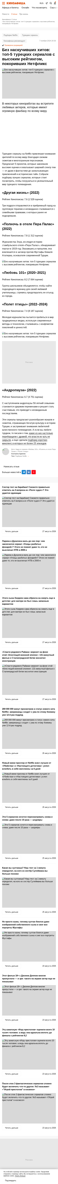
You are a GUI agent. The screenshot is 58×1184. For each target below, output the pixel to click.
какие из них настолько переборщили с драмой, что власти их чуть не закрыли (27, 436)
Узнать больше (20, 1176)
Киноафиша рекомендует (14, 41)
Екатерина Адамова (18, 454)
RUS (42, 3)
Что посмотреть (39, 7)
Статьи (14, 14)
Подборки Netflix (11, 35)
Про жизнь (23, 14)
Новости (5, 14)
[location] (46, 3)
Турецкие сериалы (30, 35)
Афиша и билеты (10, 7)
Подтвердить (10, 1180)
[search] (51, 3)
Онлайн (25, 7)
